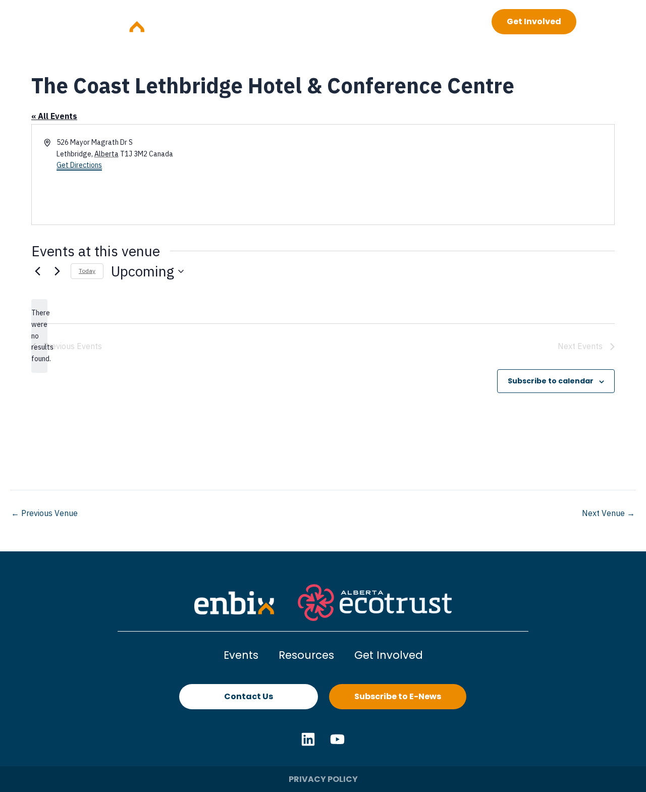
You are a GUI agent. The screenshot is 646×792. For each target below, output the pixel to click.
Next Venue (608, 513)
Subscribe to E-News (397, 696)
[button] (443, 21)
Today (87, 270)
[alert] (39, 335)
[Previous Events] (37, 271)
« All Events (54, 116)
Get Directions (79, 164)
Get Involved (388, 655)
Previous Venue (44, 513)
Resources (306, 655)
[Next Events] (57, 271)
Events (241, 655)
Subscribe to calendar (551, 381)
